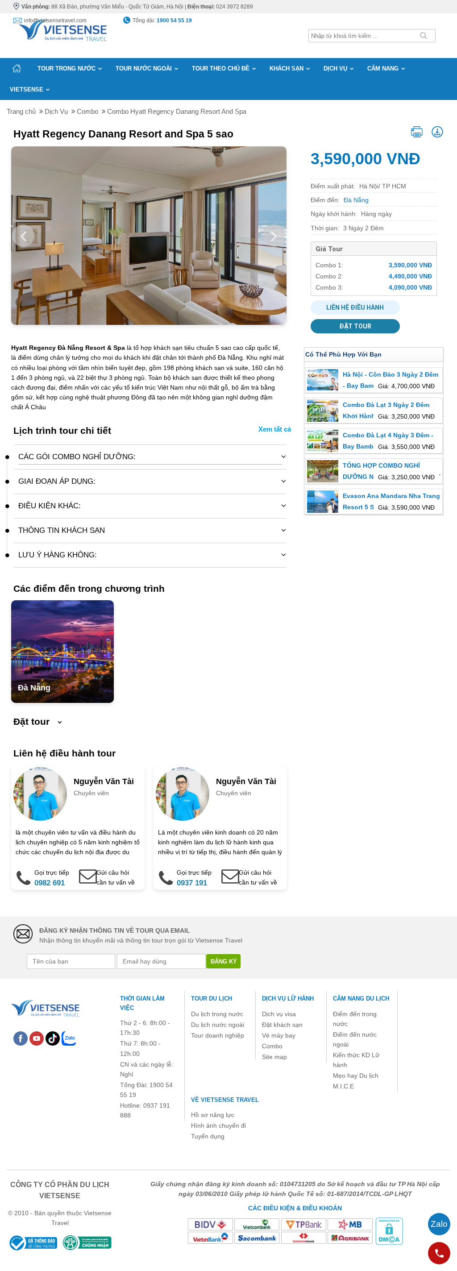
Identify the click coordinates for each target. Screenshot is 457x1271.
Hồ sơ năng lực (212, 1114)
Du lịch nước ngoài (217, 1024)
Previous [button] (23, 235)
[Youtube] (36, 1038)
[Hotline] (439, 1253)
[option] (232, 235)
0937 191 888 (192, 889)
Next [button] (274, 235)
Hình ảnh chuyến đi (218, 1125)
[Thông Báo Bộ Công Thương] (32, 1242)
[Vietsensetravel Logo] (45, 1006)
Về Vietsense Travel (225, 1100)
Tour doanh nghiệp (217, 1035)
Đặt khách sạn (282, 1024)
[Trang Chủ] (62, 28)
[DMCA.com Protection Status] (389, 1230)
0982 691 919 (49, 889)
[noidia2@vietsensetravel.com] (83, 872)
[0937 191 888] (163, 872)
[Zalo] (69, 1038)
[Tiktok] (53, 1038)
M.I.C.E (343, 1086)
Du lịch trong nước (217, 1014)
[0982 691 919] (21, 872)
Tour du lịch (211, 998)
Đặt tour (355, 326)
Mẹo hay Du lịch (355, 1075)
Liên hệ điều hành (355, 307)
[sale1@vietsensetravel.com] (225, 872)
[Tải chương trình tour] (417, 130)
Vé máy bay (278, 1035)
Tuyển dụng (207, 1136)
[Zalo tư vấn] (439, 1224)
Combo (272, 1046)
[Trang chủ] (17, 68)
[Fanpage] (20, 1038)
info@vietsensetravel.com (55, 20)
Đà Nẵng (34, 687)
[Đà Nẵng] (62, 651)
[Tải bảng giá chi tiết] (437, 131)
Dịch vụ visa (279, 1014)
